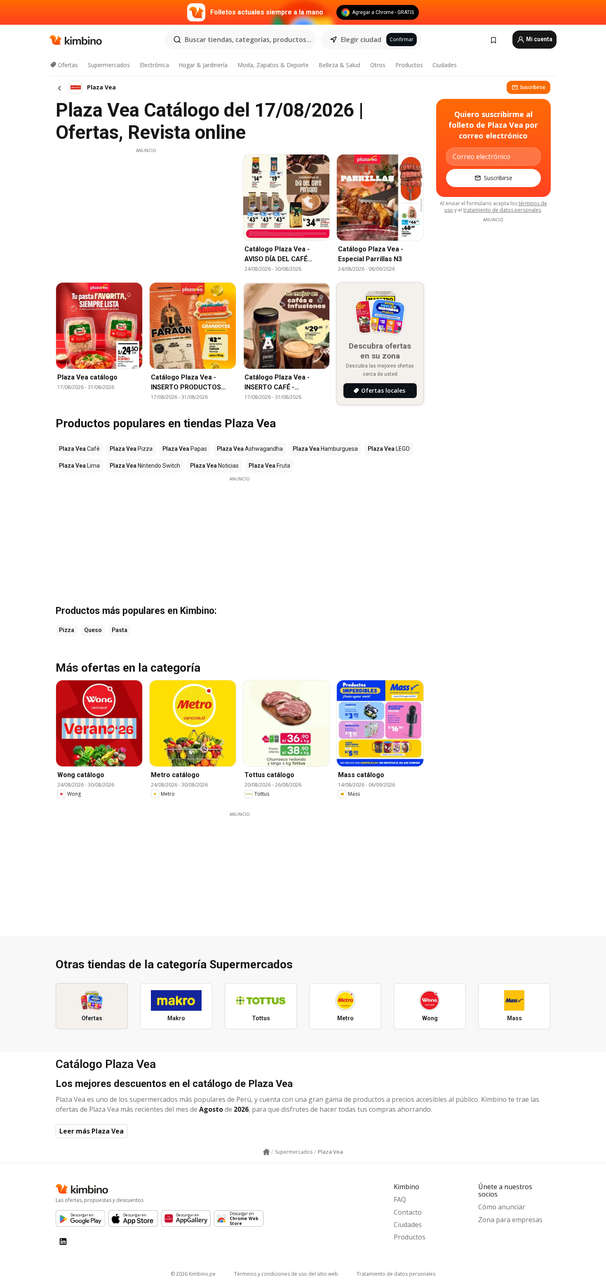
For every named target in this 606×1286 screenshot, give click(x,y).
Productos (409, 65)
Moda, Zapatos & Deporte (273, 65)
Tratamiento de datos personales (396, 1273)
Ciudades (444, 65)
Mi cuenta (538, 39)
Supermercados (109, 65)
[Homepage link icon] (266, 1152)
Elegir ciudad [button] (361, 39)
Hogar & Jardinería (203, 65)
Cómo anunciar (501, 1206)
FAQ (400, 1199)
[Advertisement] (146, 211)
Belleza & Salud (339, 65)
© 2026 (193, 1273)
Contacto (408, 1212)
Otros (377, 65)
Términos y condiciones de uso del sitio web (286, 1273)
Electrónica (154, 65)
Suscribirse (532, 87)
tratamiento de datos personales (502, 209)
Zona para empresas (510, 1219)
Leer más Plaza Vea (91, 1131)
